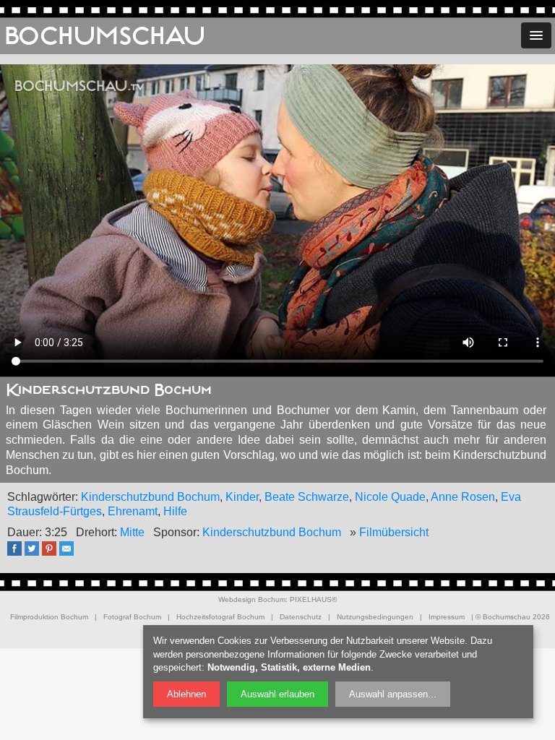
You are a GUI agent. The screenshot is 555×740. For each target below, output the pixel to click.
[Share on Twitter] (35, 553)
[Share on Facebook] (18, 553)
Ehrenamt (133, 511)
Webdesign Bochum (251, 599)
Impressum (447, 617)
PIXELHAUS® (313, 599)
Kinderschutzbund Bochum (150, 497)
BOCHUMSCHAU (104, 36)
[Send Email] (70, 553)
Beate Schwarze (306, 497)
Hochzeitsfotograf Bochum (220, 617)
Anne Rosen (463, 497)
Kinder (242, 497)
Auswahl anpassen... (392, 694)
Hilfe (175, 511)
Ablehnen (186, 694)
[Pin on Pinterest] (53, 553)
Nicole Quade (390, 497)
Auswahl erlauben (277, 694)
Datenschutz (301, 617)
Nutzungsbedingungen (375, 617)
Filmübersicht (394, 532)
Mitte (132, 532)
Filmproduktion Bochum (49, 617)
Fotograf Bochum (132, 617)
